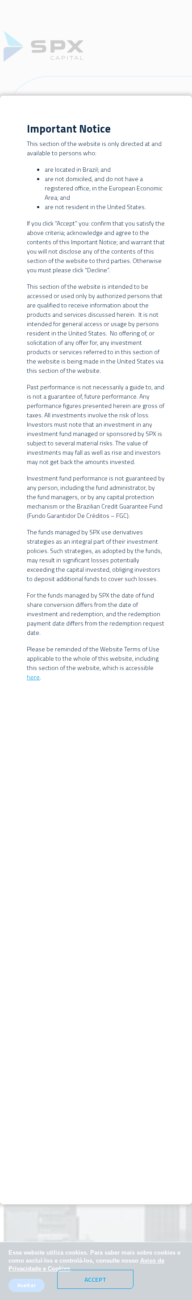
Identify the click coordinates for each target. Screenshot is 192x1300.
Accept (95, 1279)
